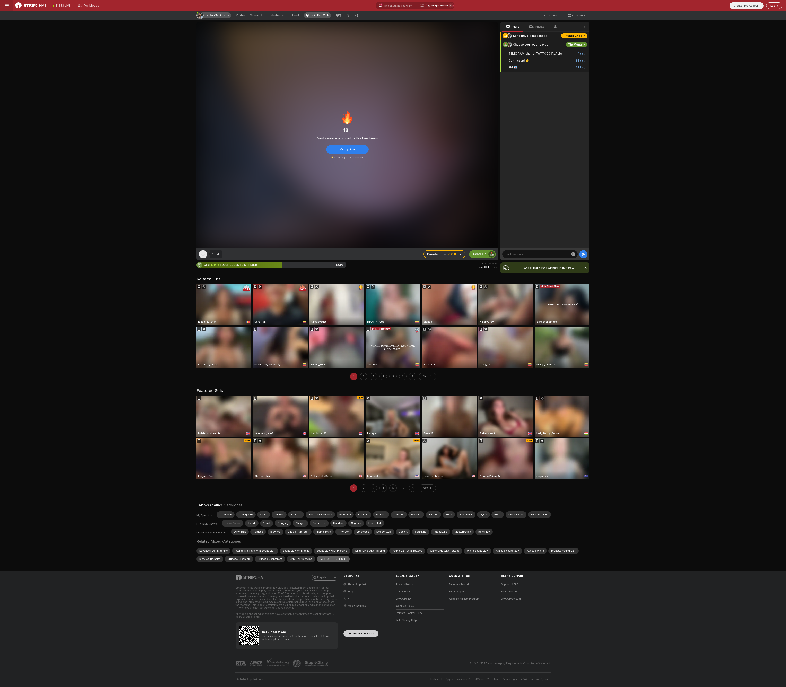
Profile (240, 15)
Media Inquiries (357, 606)
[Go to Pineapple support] (297, 663)
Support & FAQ (509, 584)
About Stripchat (357, 584)
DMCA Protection (511, 598)
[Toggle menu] (6, 5)
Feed (295, 15)
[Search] (422, 5)
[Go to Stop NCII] (317, 663)
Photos (278, 15)
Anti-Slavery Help (406, 620)
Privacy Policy (404, 584)
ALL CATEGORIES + (333, 558)
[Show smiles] (573, 254)
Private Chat (573, 35)
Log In (774, 5)
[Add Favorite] (203, 254)
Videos (257, 15)
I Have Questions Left (361, 633)
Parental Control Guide (409, 613)
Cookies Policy (405, 606)
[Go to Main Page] (31, 5)
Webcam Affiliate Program (464, 598)
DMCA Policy (404, 598)
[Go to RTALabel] (241, 663)
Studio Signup (457, 591)
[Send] (583, 254)
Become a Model (459, 584)
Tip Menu (575, 44)
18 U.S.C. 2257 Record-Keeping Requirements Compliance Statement (509, 663)
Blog (350, 591)
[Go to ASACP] (256, 663)
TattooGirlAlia (208, 505)
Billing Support (509, 591)
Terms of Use (404, 591)
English (321, 577)
